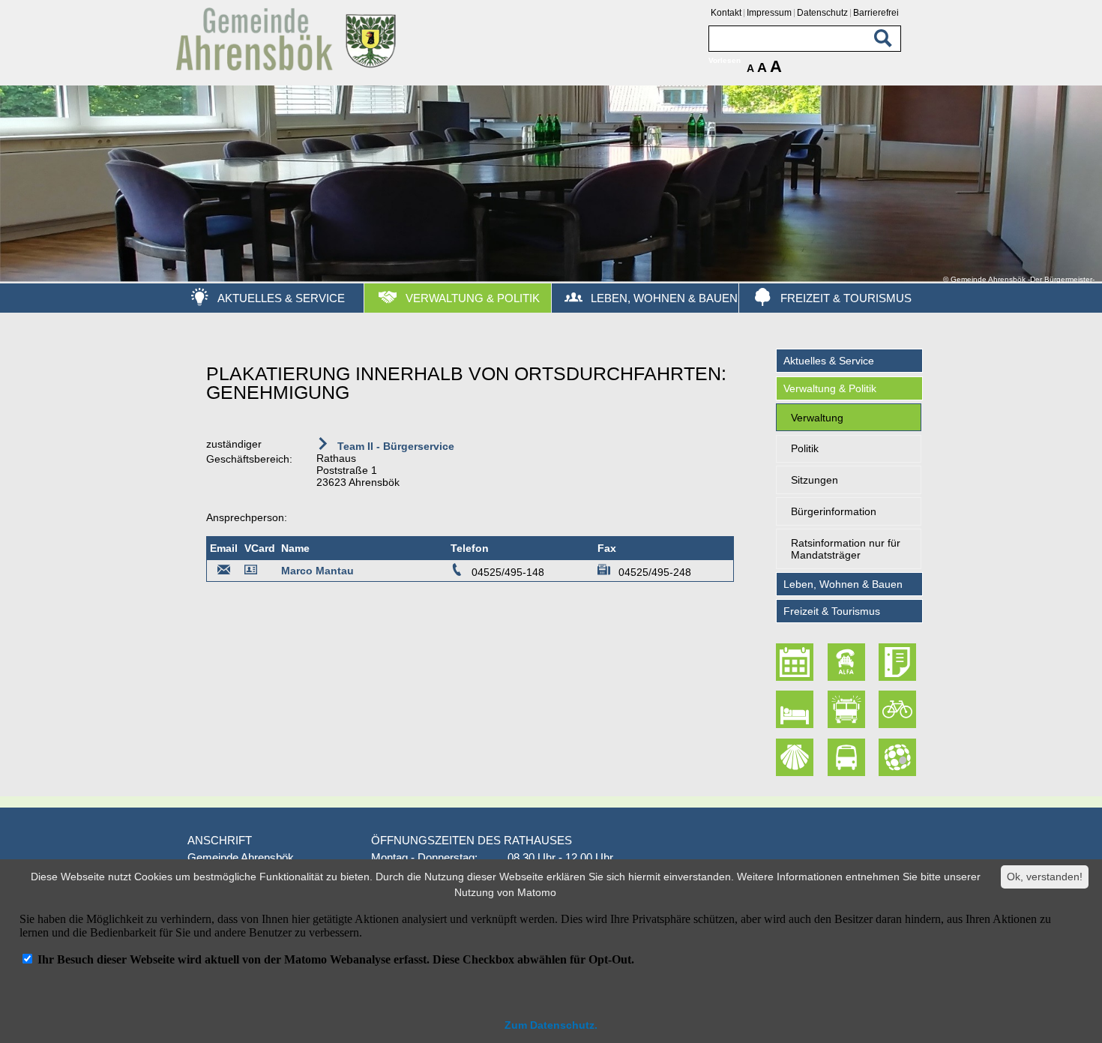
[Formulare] (898, 662)
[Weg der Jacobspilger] (796, 757)
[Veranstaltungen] (796, 662)
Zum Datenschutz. (551, 1025)
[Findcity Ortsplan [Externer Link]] (898, 757)
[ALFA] (847, 662)
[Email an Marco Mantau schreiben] (224, 572)
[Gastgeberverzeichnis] (796, 709)
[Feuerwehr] (847, 709)
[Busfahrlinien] (847, 757)
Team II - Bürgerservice (394, 446)
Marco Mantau (317, 571)
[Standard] (288, 68)
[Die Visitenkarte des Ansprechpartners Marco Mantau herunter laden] (253, 572)
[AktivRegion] (898, 709)
